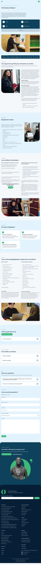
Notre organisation (24, 519)
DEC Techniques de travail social (6, 508)
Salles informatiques (24, 511)
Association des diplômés (5, 540)
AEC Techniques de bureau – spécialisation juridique (8, 527)
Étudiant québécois (24, 532)
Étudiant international (24, 535)
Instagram (2, 550)
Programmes (7, 5)
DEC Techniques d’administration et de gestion (8, 506)
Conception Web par (20, 561)
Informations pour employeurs (26, 540)
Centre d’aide (23, 514)
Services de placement (25, 538)
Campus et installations (25, 522)
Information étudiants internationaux (6, 535)
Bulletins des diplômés (4, 538)
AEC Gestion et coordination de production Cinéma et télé (10, 519)
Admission (23, 530)
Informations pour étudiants (25, 541)
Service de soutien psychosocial (26, 509)
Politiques (22, 525)
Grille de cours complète (6, 334)
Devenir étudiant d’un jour (17, 454)
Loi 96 (2, 532)
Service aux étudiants (25, 504)
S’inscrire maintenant (5, 454)
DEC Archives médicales (4, 514)
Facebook (2, 548)
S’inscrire (10, 187)
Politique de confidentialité (20, 560)
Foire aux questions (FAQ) (5, 537)
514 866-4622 (23, 546)
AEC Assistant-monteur (4, 521)
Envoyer (3, 436)
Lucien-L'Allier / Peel (26, 552)
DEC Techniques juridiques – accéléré (6, 511)
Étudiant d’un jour (3, 543)
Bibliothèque (23, 508)
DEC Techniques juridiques (5, 509)
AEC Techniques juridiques (5, 522)
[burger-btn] (39, 1)
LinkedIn (2, 552)
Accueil (2, 5)
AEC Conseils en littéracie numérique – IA (7, 516)
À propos (23, 517)
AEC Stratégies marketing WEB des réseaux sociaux (9, 524)
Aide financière (23, 506)
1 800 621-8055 (23, 548)
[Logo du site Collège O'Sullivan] (2, 1)
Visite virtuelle (23, 524)
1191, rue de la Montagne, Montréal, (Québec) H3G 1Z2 (29, 550)
